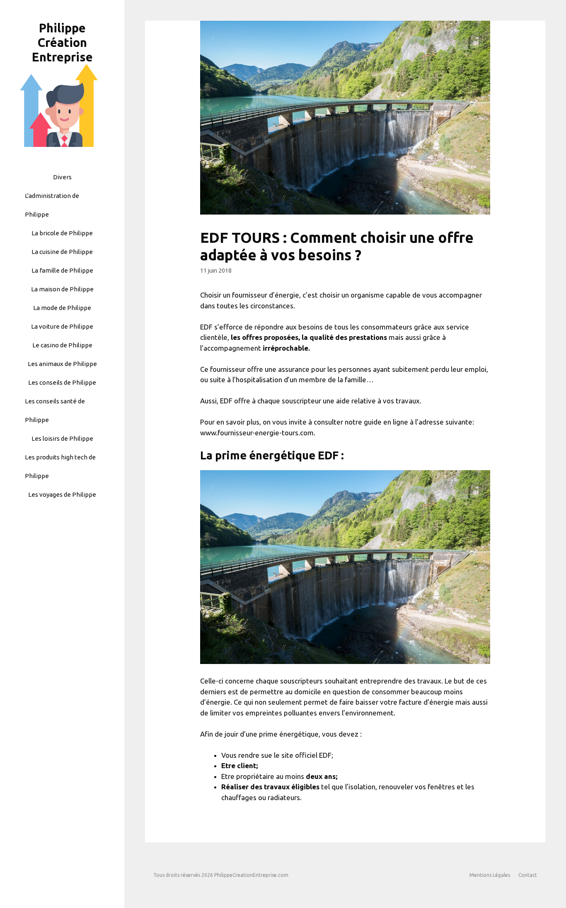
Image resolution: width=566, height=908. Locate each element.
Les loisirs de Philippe (62, 438)
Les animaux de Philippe (62, 363)
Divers (62, 177)
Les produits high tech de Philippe (60, 466)
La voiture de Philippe (62, 326)
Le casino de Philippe (62, 345)
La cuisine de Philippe (62, 251)
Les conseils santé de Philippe (55, 410)
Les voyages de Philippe (62, 494)
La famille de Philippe (62, 270)
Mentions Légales (489, 875)
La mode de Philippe (62, 307)
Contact (527, 875)
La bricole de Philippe (62, 233)
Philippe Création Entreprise (62, 42)
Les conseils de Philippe (62, 382)
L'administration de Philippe (52, 205)
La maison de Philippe (62, 289)
